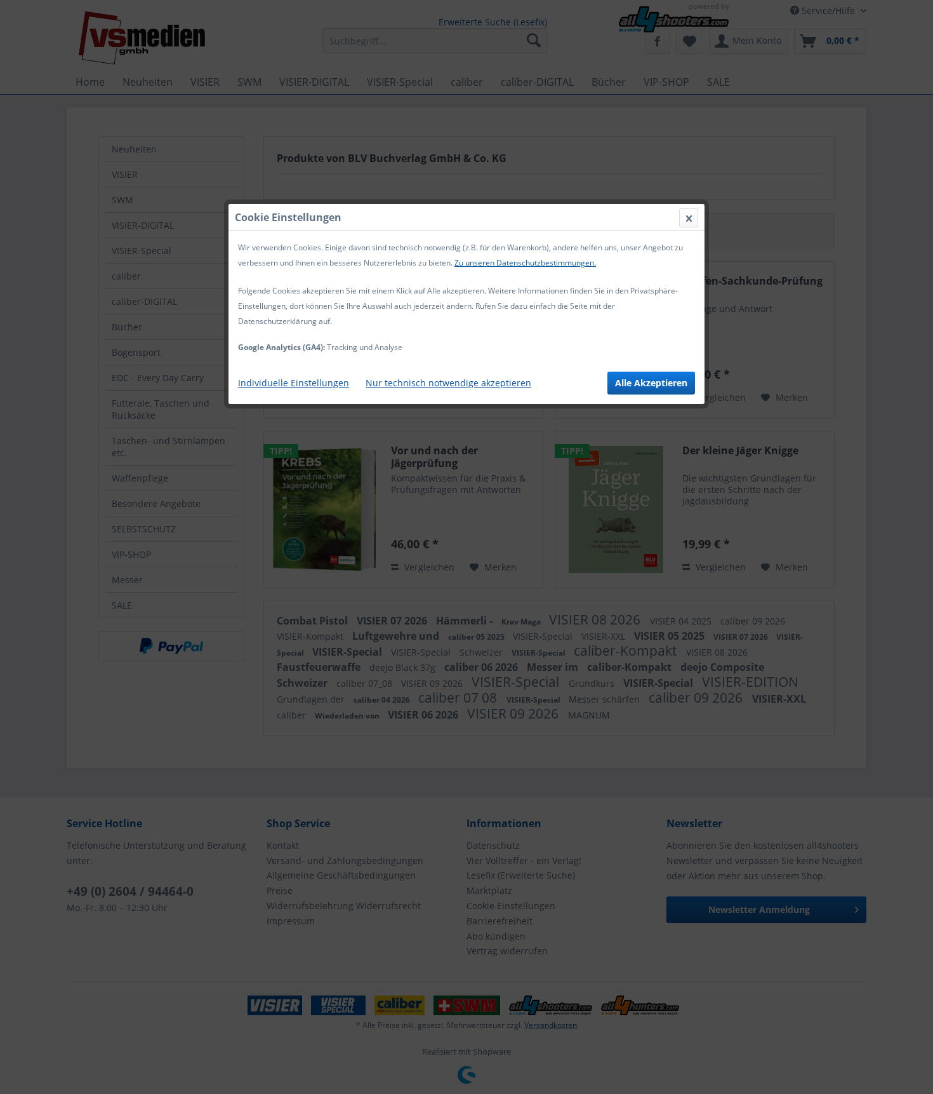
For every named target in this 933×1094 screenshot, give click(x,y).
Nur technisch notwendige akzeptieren (448, 383)
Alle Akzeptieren (651, 383)
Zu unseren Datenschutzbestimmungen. (525, 262)
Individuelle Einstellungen (293, 383)
